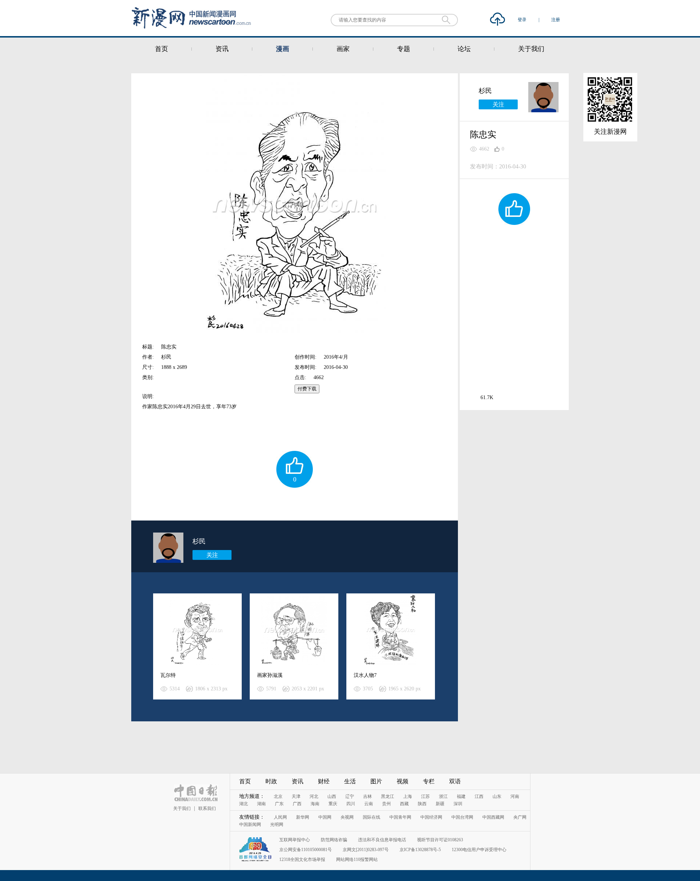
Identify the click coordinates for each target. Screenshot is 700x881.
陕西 (422, 803)
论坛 (464, 48)
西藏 (404, 803)
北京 (278, 796)
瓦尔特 (168, 675)
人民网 (280, 817)
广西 (297, 803)
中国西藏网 (493, 817)
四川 (350, 803)
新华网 (302, 817)
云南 (368, 803)
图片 (376, 781)
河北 (314, 796)
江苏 (425, 796)
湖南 (261, 803)
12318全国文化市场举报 (302, 859)
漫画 (282, 48)
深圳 (458, 803)
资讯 (222, 48)
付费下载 (307, 388)
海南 (315, 803)
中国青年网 (400, 817)
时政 (271, 781)
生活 (350, 781)
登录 (523, 19)
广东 (279, 803)
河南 (514, 796)
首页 (161, 48)
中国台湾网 (462, 817)
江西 (479, 796)
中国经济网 (431, 817)
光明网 (276, 824)
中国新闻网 (250, 824)
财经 (324, 781)
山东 (497, 796)
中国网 (324, 817)
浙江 (443, 796)
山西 (331, 796)
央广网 (519, 817)
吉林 (367, 796)
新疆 (440, 803)
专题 (403, 48)
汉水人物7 (365, 675)
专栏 (429, 781)
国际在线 (371, 817)
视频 (402, 781)
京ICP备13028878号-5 (420, 849)
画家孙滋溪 (270, 675)
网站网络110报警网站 (357, 859)
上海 (407, 796)
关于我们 (531, 48)
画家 (343, 48)
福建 (461, 796)
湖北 (243, 803)
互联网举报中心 (294, 839)
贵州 (386, 803)
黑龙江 (387, 796)
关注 (212, 555)
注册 (555, 19)
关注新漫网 (610, 131)
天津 (296, 796)
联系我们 (207, 808)
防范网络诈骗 (334, 839)
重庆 (332, 803)
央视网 (347, 817)
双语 (455, 781)
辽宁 (349, 796)
